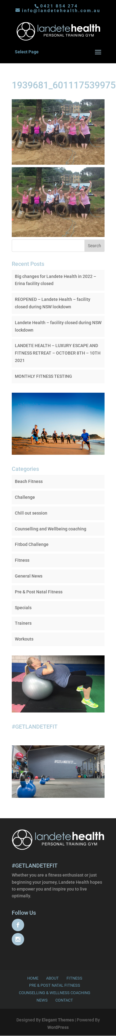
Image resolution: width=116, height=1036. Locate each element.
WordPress (58, 1027)
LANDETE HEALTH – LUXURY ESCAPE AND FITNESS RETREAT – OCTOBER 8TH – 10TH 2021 (58, 353)
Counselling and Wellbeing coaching (50, 528)
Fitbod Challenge (32, 544)
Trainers (23, 623)
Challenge (25, 497)
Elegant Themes (58, 1019)
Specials (23, 607)
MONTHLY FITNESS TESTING (43, 376)
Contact (64, 1000)
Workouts (24, 638)
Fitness (22, 560)
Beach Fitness (29, 481)
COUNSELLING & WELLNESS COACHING (54, 992)
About (52, 978)
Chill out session (31, 513)
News (42, 1000)
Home (32, 978)
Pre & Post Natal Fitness (38, 591)
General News (28, 576)
